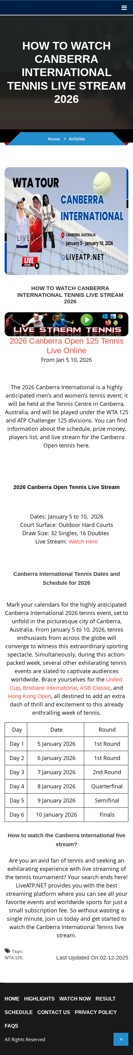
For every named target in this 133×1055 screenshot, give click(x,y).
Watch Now (75, 998)
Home (54, 138)
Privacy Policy (96, 1012)
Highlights (39, 998)
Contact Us (53, 1012)
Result (106, 998)
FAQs (11, 1026)
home (12, 998)
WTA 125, (14, 957)
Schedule (19, 1012)
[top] (121, 1039)
